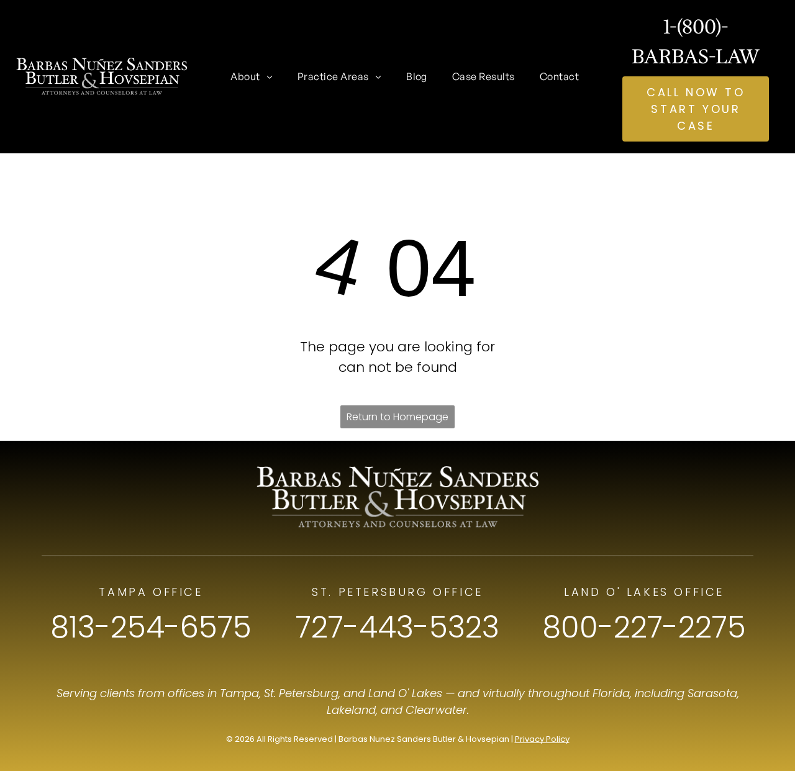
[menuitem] (251, 76)
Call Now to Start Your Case (696, 108)
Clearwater (436, 710)
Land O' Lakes (405, 693)
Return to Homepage (397, 417)
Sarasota (712, 693)
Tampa (239, 693)
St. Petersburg (301, 693)
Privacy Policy (542, 739)
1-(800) (692, 26)
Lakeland (351, 710)
